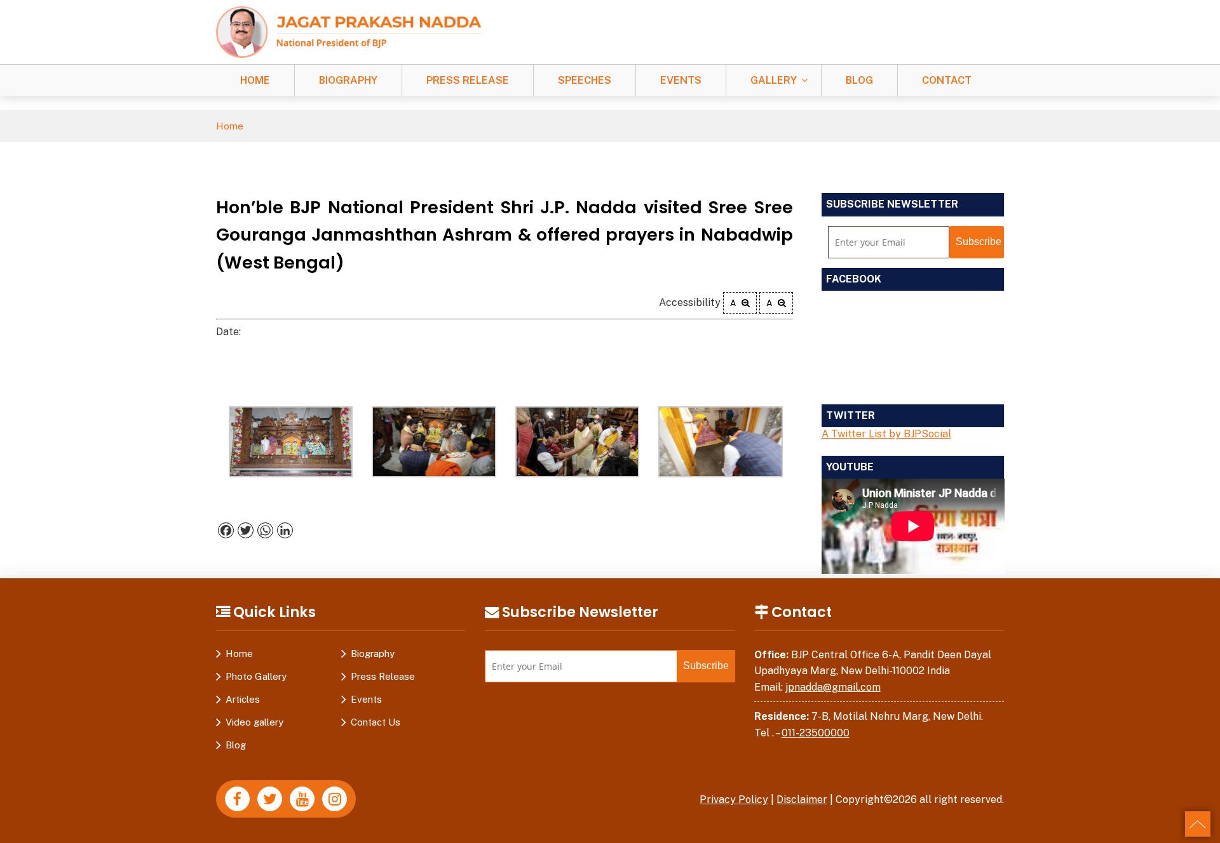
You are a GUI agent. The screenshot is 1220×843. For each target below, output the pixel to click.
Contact (947, 80)
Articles (243, 699)
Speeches (584, 80)
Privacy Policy (734, 799)
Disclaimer (801, 799)
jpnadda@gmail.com (833, 687)
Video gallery (254, 722)
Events (681, 80)
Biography (348, 80)
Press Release (467, 80)
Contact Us (375, 722)
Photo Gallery (256, 676)
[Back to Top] (1197, 824)
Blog (859, 80)
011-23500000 (816, 733)
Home (255, 80)
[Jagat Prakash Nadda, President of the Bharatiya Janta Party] (349, 31)
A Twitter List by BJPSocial (886, 434)
